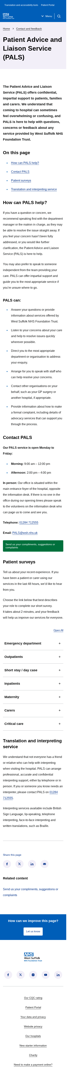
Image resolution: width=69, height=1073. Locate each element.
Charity (33, 1055)
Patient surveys (21, 180)
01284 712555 (28, 522)
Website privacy (33, 1026)
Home (6, 28)
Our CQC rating (33, 997)
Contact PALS (20, 171)
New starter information (33, 1045)
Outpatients (13, 657)
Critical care (13, 724)
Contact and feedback (29, 28)
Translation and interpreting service (34, 189)
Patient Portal (47, 5)
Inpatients (12, 683)
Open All (58, 630)
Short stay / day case (20, 670)
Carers (9, 710)
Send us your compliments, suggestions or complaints (30, 546)
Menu (48, 16)
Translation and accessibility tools (21, 5)
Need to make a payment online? (33, 1064)
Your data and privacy (33, 1016)
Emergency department (22, 643)
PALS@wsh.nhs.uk (25, 532)
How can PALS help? (25, 162)
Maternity (11, 697)
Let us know (33, 931)
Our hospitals (33, 1035)
